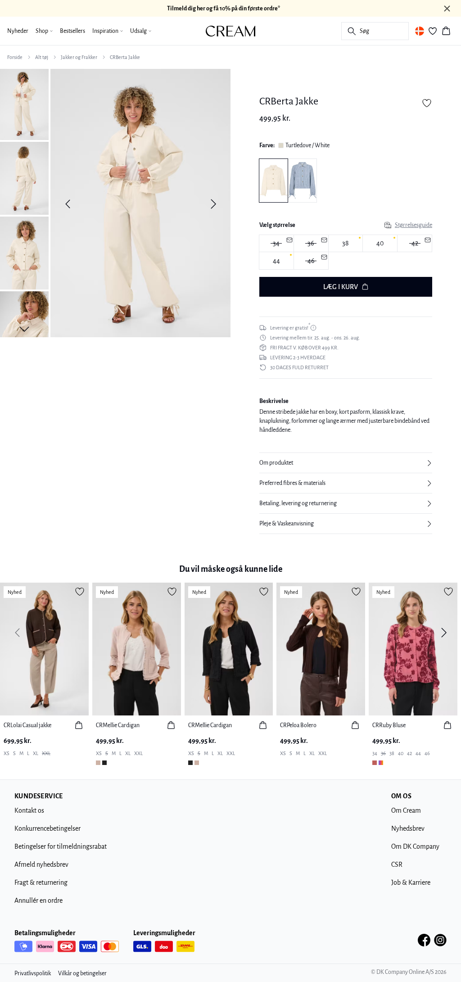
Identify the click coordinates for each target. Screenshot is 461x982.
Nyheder (17, 31)
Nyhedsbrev (408, 828)
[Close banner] (447, 8)
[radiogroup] (345, 252)
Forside (15, 57)
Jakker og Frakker (79, 57)
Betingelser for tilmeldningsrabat (60, 846)
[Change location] (419, 31)
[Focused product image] (140, 204)
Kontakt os (29, 810)
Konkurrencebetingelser (47, 828)
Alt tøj (41, 57)
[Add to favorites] (427, 103)
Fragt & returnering (41, 882)
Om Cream (406, 810)
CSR (396, 864)
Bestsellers (72, 31)
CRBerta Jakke (125, 57)
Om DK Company (415, 846)
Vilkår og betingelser (82, 973)
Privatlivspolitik (32, 973)
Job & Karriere (410, 882)
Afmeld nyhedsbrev (41, 864)
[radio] (346, 243)
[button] (345, 463)
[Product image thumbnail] (24, 103)
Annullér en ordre (38, 900)
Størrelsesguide (413, 225)
